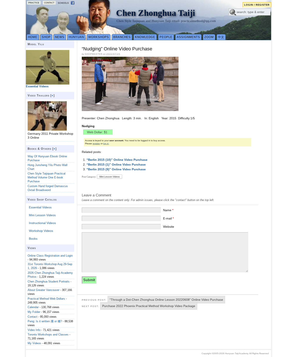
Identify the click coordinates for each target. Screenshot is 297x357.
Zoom (209, 37)
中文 (221, 37)
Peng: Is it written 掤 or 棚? (45, 321)
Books (33, 238)
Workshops (98, 37)
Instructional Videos (42, 223)
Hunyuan (76, 37)
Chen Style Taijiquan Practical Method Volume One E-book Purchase (46, 177)
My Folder (34, 312)
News (59, 37)
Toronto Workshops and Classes (48, 334)
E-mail (168, 218)
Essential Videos (40, 207)
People (166, 37)
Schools (63, 3)
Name (168, 210)
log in (106, 143)
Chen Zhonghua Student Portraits (49, 281)
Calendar (33, 307)
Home (32, 37)
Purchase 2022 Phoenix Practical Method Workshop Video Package (148, 306)
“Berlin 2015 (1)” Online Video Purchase (116, 164)
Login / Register (257, 4)
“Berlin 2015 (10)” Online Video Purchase (117, 159)
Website (168, 226)
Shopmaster (93, 54)
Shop (46, 37)
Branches (122, 37)
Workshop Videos (41, 230)
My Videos (34, 343)
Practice (33, 3)
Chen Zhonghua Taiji (155, 13)
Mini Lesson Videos (109, 176)
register (96, 143)
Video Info (34, 330)
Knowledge (145, 37)
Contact (49, 3)
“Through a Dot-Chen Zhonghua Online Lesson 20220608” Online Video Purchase (166, 299)
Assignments (188, 37)
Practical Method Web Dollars (46, 298)
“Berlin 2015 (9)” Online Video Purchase (116, 169)
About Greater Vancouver (43, 290)
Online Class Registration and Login (50, 255)
